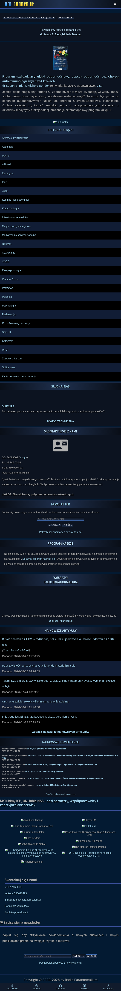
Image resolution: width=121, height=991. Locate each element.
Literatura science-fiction (15, 217)
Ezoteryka (7, 173)
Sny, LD (6, 332)
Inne (4, 182)
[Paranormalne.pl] (32, 861)
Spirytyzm (7, 341)
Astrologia (7, 146)
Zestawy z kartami (12, 358)
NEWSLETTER (60, 504)
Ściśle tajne (8, 367)
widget (23, 457)
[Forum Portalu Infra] (32, 832)
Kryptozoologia (10, 208)
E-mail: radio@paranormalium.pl (23, 899)
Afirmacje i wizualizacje (15, 138)
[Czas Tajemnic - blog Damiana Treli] (32, 826)
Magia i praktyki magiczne (16, 226)
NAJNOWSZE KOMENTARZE (60, 742)
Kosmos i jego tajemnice (15, 199)
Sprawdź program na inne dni (38, 559)
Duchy (5, 155)
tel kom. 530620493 (16, 893)
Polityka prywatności (16, 912)
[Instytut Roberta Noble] (32, 844)
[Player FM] (89, 820)
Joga (5, 191)
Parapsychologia (11, 270)
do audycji (44, 771)
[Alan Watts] (60, 122)
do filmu (61, 765)
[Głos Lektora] (32, 838)
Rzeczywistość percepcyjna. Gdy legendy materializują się (38, 665)
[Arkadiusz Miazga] (32, 820)
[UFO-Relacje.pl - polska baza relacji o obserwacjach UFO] (89, 855)
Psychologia (9, 305)
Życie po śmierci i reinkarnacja (19, 376)
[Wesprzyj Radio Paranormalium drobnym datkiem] (60, 605)
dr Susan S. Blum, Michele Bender (25, 85)
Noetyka (6, 244)
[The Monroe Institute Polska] (89, 847)
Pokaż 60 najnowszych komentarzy (61, 794)
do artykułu (46, 749)
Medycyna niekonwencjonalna (19, 235)
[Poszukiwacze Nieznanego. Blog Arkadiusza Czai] (89, 833)
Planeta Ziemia (10, 279)
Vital (99, 85)
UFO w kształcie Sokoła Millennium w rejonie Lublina (35, 701)
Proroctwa (7, 288)
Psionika (7, 296)
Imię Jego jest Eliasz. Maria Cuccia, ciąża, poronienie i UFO (39, 716)
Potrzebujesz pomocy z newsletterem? (60, 532)
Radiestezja (8, 314)
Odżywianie (8, 252)
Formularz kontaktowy (17, 906)
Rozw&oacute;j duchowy (16, 323)
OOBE (5, 261)
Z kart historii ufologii (16, 650)
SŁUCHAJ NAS (60, 386)
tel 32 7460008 (13, 887)
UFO (4, 349)
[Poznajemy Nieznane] (89, 841)
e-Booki (6, 164)
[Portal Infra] (89, 826)
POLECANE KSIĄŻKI (60, 130)
